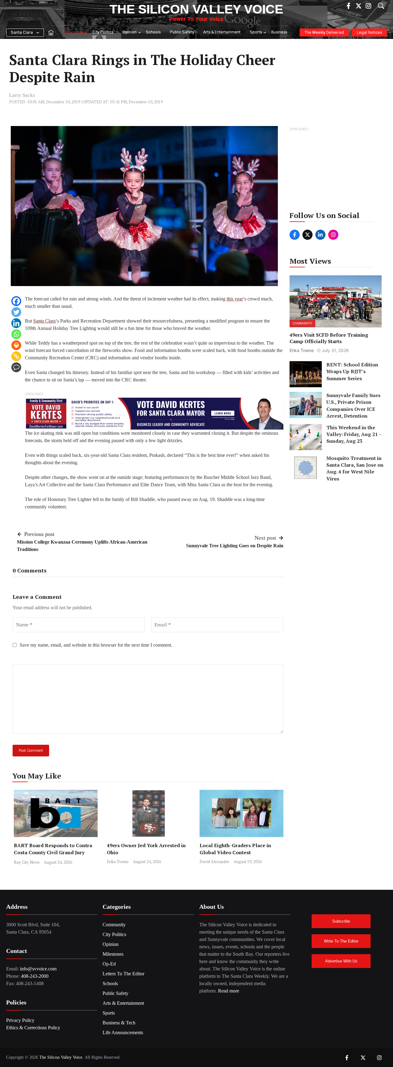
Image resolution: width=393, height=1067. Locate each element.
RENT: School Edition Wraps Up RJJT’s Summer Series (352, 371)
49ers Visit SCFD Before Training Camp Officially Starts (329, 338)
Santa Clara (22, 33)
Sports (256, 32)
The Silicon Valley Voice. (61, 1057)
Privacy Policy (20, 1020)
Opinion (130, 32)
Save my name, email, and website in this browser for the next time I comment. (96, 645)
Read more (228, 990)
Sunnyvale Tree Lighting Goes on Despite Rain (234, 545)
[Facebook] (16, 301)
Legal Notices (369, 33)
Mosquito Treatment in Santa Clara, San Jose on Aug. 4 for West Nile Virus (354, 468)
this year (235, 298)
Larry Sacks (22, 95)
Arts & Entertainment (221, 32)
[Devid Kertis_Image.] (154, 413)
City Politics (102, 32)
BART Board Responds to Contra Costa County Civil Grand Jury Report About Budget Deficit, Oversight (53, 856)
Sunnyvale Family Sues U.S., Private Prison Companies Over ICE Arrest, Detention (353, 405)
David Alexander (214, 861)
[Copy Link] (16, 356)
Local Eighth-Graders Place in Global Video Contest (235, 849)
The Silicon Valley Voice (196, 9)
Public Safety (182, 32)
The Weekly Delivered (324, 33)
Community (73, 32)
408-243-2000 (35, 976)
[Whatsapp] (16, 334)
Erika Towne (118, 861)
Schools (153, 32)
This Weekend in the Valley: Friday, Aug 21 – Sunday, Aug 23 (353, 434)
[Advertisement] (336, 171)
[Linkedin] (16, 323)
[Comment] (16, 367)
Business (279, 32)
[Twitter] (16, 312)
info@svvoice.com (38, 968)
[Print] (16, 345)
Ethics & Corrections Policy (33, 1027)
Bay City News (27, 862)
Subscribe (341, 921)
